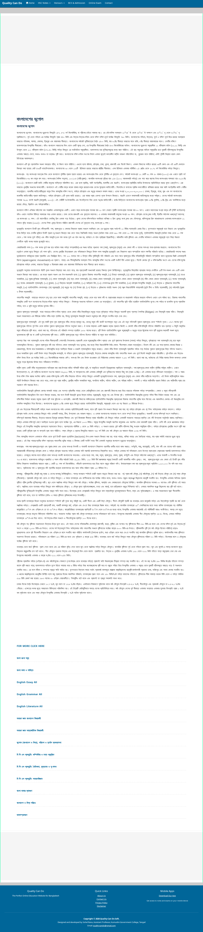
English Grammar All (29, 694)
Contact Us (101, 899)
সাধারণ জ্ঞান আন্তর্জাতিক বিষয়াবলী (30, 730)
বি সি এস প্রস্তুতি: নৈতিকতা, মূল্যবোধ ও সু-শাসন (36, 766)
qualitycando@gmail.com (104, 925)
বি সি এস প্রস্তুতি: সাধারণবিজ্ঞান (30, 778)
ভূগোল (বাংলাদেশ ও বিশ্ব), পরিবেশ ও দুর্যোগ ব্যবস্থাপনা (39, 742)
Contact (108, 2)
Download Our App (167, 895)
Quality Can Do (12, 3)
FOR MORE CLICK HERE (30, 646)
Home (31, 2)
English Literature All (30, 706)
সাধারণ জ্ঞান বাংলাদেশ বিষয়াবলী (29, 718)
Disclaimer (101, 906)
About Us (101, 895)
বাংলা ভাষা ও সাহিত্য (25, 670)
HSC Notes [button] (43, 2)
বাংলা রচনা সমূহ (23, 658)
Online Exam (95, 2)
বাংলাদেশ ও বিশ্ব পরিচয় (26, 802)
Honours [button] (58, 2)
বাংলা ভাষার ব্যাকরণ (24, 790)
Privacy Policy (101, 902)
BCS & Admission (76, 2)
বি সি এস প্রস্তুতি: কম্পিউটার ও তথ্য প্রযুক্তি (35, 754)
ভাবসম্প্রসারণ (22, 814)
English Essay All (27, 682)
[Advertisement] (93, 39)
